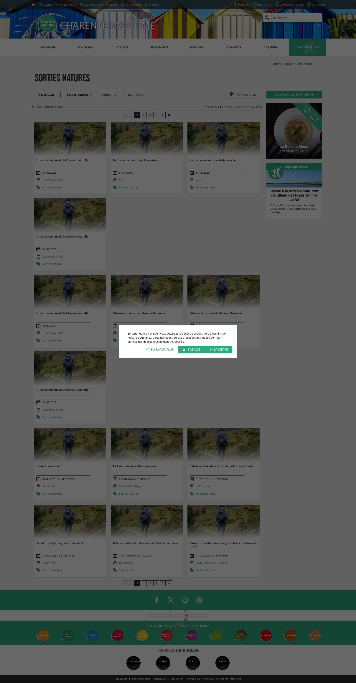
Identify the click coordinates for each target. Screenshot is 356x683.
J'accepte (221, 350)
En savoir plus (162, 350)
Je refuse (193, 350)
